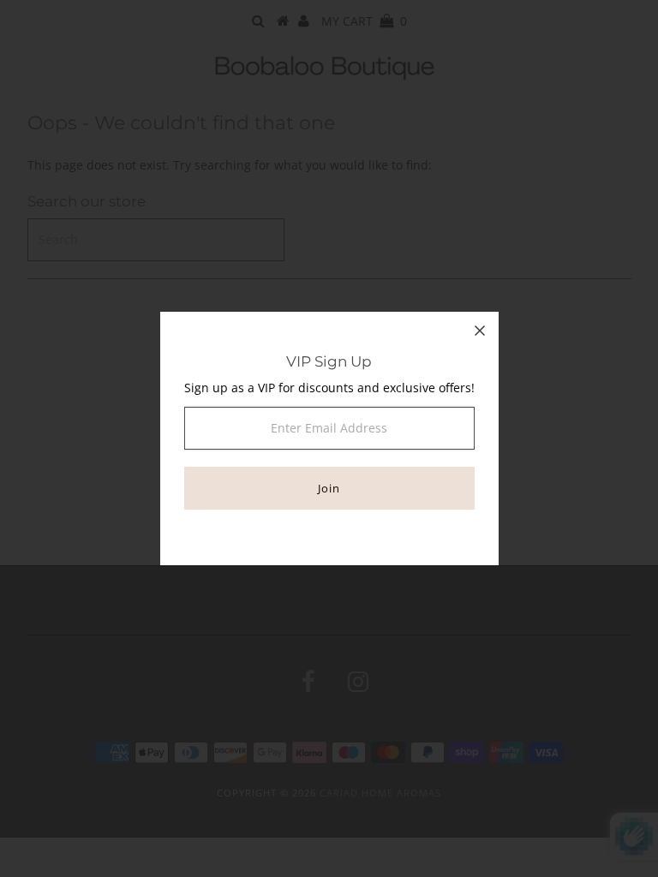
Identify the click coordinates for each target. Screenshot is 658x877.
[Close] (480, 330)
